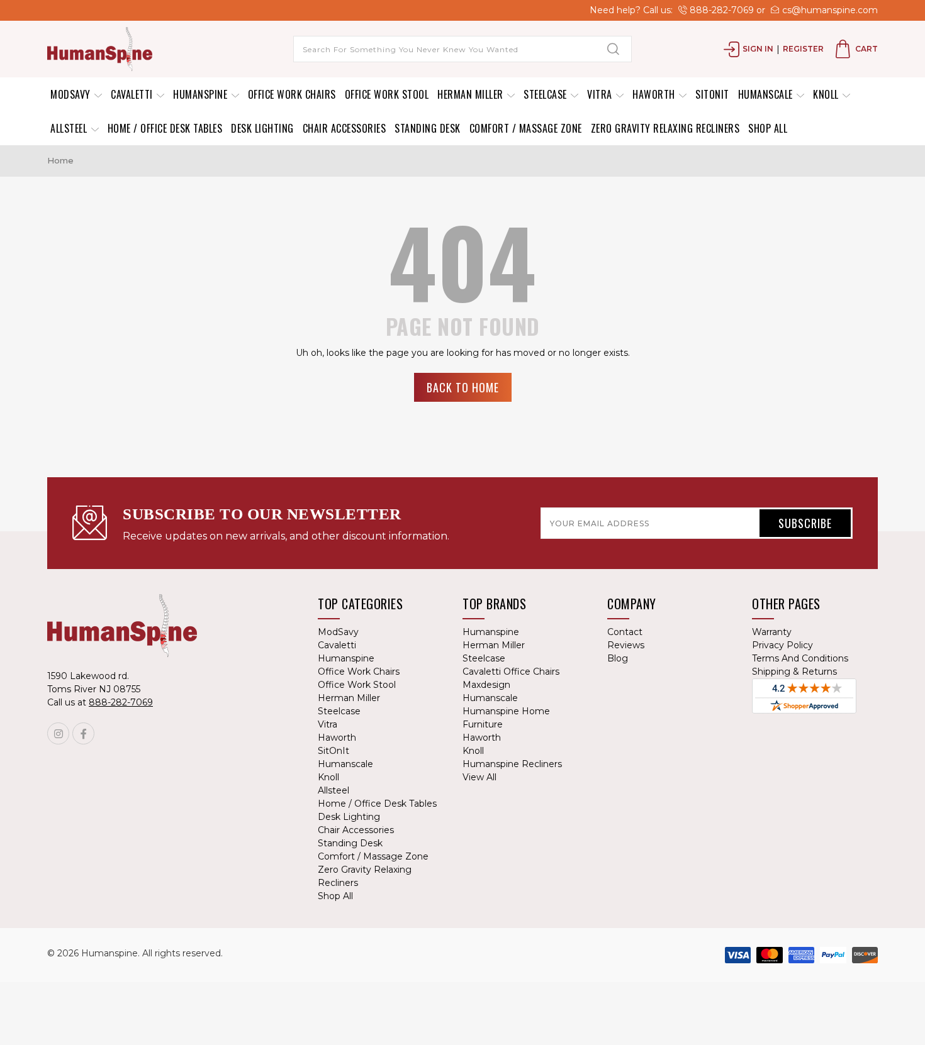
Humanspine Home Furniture (506, 717)
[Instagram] (58, 733)
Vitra (601, 94)
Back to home (463, 387)
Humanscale (767, 94)
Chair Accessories (344, 128)
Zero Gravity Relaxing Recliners (665, 128)
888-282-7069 (720, 10)
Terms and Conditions (800, 658)
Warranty (772, 632)
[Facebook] (83, 733)
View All (479, 777)
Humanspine (201, 94)
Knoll (827, 94)
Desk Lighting (262, 128)
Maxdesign (486, 684)
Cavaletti (133, 94)
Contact (624, 632)
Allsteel (70, 128)
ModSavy (71, 94)
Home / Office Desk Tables (165, 128)
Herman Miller (471, 94)
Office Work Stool (387, 94)
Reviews (625, 645)
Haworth (655, 94)
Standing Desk (428, 128)
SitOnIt (712, 94)
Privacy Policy (782, 645)
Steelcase (546, 94)
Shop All (767, 128)
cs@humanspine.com (829, 10)
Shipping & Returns (794, 671)
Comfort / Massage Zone (525, 128)
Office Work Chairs (292, 94)
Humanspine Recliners (512, 764)
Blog (617, 658)
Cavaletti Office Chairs (510, 671)
